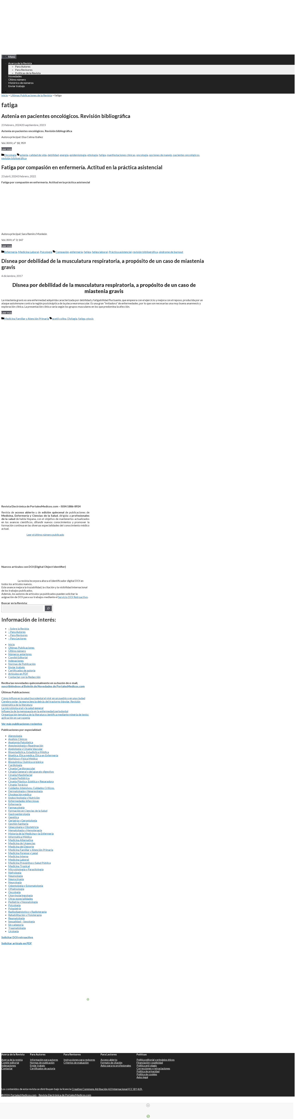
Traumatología (17, 928)
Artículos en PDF (18, 673)
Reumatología (16, 918)
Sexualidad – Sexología (21, 921)
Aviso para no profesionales (116, 1065)
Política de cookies (147, 1074)
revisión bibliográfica (14, 158)
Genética (13, 817)
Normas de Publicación (22, 663)
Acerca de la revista (12, 1059)
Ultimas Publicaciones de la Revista (31, 95)
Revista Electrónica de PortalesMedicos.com (65, 1095)
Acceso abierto (109, 1059)
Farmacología (16, 807)
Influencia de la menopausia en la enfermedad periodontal (34, 711)
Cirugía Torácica (18, 784)
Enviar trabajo (16, 86)
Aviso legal (142, 1077)
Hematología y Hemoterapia (25, 830)
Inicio (4, 95)
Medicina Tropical (19, 866)
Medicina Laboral (28, 251)
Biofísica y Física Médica (23, 758)
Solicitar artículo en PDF (16, 943)
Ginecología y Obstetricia (23, 827)
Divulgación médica (19, 794)
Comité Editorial (18, 657)
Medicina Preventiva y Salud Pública (29, 862)
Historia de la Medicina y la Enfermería (31, 833)
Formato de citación (111, 1062)
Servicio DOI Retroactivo (73, 597)
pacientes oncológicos (186, 155)
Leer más (6, 149)
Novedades (15, 76)
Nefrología (14, 872)
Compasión (62, 251)
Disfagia (72, 318)
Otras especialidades (20, 898)
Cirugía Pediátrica (18, 778)
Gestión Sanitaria (18, 823)
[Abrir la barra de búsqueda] (4, 92)
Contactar (7, 1068)
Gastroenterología (19, 814)
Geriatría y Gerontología (22, 820)
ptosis (90, 318)
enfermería (76, 251)
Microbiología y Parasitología (26, 869)
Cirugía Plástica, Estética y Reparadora (31, 781)
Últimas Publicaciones (21, 647)
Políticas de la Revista (28, 73)
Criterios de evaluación (76, 1062)
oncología (142, 155)
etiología (92, 155)
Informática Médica (20, 836)
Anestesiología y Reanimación (25, 745)
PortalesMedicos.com (23, 1095)
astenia (24, 155)
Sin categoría (15, 924)
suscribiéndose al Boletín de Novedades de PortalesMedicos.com (43, 686)
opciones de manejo (160, 155)
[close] (148, 1105)
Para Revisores (24, 69)
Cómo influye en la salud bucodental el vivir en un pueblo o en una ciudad (43, 698)
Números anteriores (20, 654)
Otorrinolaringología (20, 895)
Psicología (46, 251)
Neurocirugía (16, 879)
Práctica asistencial (120, 251)
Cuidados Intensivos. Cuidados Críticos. (31, 787)
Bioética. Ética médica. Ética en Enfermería (33, 755)
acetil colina (59, 318)
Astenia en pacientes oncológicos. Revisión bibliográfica (65, 116)
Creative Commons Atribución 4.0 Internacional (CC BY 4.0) (107, 1089)
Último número (17, 79)
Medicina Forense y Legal (23, 853)
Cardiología (15, 765)
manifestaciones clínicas (121, 155)
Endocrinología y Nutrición (24, 797)
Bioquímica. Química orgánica (25, 761)
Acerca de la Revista (20, 63)
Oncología (10, 155)
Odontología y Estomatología (25, 885)
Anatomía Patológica (20, 742)
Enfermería (10, 251)
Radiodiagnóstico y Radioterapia (27, 911)
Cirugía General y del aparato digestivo (31, 771)
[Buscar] (48, 608)
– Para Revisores (18, 635)
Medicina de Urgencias (21, 843)
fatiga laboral (100, 251)
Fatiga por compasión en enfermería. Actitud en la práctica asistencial (81, 167)
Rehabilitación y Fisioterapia (25, 914)
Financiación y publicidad (150, 1062)
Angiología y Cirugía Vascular (25, 748)
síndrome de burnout (171, 251)
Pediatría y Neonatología (23, 901)
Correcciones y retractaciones (153, 1068)
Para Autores (22, 66)
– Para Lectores (17, 638)
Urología (13, 931)
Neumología (15, 875)
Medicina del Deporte (21, 846)
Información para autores (44, 1059)
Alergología (15, 735)
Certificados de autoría (21, 670)
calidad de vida (38, 155)
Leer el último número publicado (45, 534)
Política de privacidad (148, 1071)
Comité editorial (10, 1062)
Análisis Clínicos (17, 739)
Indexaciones (16, 660)
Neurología (15, 882)
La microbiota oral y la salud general (22, 708)
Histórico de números (21, 82)
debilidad (53, 155)
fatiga (102, 155)
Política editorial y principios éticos (156, 1059)
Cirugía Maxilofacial (20, 774)
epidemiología (78, 155)
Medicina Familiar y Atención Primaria (26, 318)
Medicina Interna (18, 856)
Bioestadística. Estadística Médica (28, 752)
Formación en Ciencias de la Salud (27, 810)
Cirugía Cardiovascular (21, 768)
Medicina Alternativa (20, 840)
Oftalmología (16, 888)
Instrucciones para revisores (79, 1059)
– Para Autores (17, 631)
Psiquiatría (14, 908)
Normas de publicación (42, 1062)
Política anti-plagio (147, 1065)
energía (64, 155)
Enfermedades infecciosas (23, 800)
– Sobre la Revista (18, 628)
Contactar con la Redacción (24, 676)
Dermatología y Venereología (25, 791)
